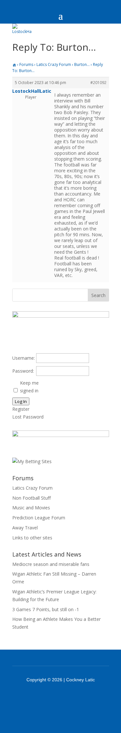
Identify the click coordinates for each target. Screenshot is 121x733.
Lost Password (28, 417)
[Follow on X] (69, 697)
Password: (23, 371)
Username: (23, 358)
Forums (26, 64)
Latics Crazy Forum (53, 64)
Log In (21, 401)
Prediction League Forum (38, 518)
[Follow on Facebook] (52, 697)
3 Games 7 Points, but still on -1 (45, 609)
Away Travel (25, 528)
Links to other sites (32, 538)
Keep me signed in (29, 387)
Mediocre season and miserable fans (50, 564)
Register (20, 409)
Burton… (82, 64)
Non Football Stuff (31, 498)
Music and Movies (31, 508)
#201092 (98, 82)
